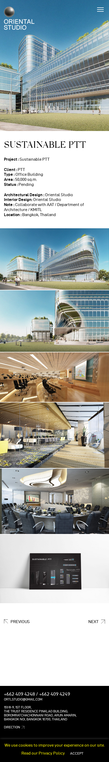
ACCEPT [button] (76, 753)
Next (93, 622)
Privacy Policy (52, 753)
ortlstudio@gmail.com (23, 699)
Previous (20, 622)
